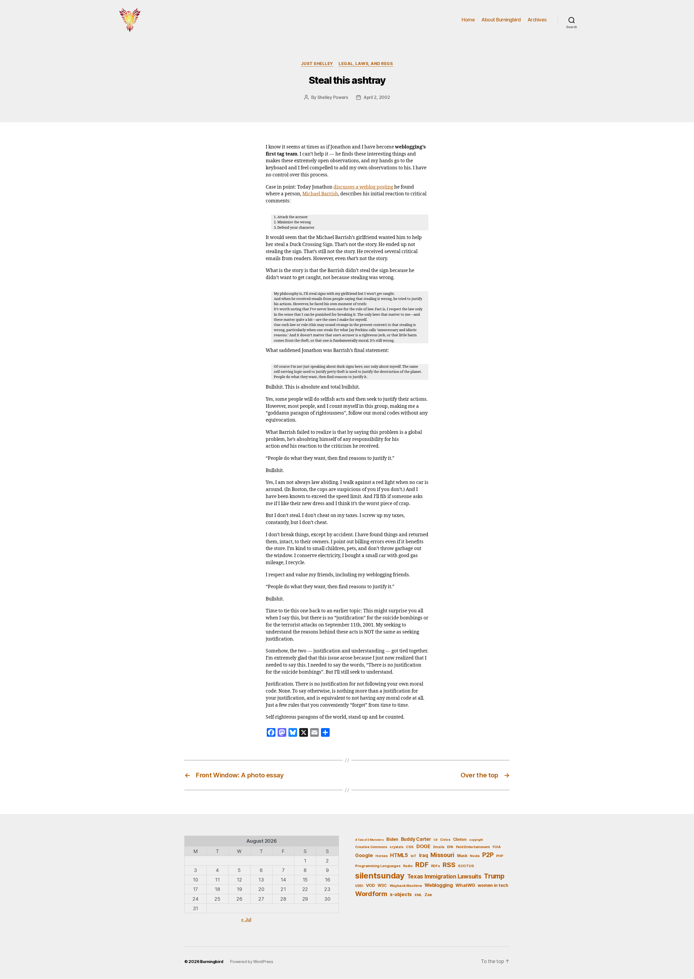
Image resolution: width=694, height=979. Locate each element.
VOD (370, 885)
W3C (382, 885)
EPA (450, 847)
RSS (448, 865)
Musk (462, 855)
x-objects (401, 894)
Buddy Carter (416, 839)
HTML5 (399, 855)
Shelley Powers (332, 97)
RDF (421, 865)
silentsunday (379, 875)
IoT (413, 856)
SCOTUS (466, 866)
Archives (537, 19)
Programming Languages (377, 866)
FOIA (497, 847)
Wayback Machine (406, 885)
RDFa (435, 866)
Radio (408, 866)
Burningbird (211, 961)
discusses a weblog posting (363, 187)
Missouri (442, 854)
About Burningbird (501, 19)
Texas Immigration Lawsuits (444, 876)
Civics (445, 840)
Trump (494, 876)
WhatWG (465, 885)
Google (364, 855)
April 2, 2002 (377, 97)
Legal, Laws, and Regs (366, 63)
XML (418, 895)
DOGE (423, 846)
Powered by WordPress (251, 961)
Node (475, 856)
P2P (487, 855)
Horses (381, 856)
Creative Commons (371, 847)
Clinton (460, 839)
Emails (438, 847)
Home (468, 19)
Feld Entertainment (473, 847)
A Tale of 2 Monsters (369, 840)
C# (435, 840)
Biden (392, 839)
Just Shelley (317, 63)
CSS (410, 847)
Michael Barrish (320, 194)
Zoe (428, 894)
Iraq (423, 855)
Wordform (371, 894)
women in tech (493, 885)
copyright (476, 840)
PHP (499, 856)
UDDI (359, 886)
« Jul (246, 919)
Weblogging (439, 885)
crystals (396, 847)
